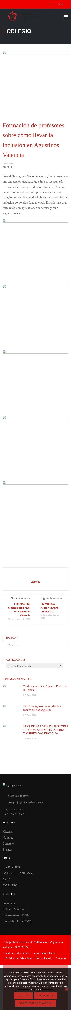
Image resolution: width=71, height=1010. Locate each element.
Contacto (8, 843)
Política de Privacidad (19, 958)
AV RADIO (10, 885)
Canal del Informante (16, 953)
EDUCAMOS (11, 867)
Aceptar (23, 995)
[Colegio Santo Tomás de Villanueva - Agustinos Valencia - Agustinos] (35, 16)
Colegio (7, 167)
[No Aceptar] (66, 989)
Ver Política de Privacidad (35, 1003)
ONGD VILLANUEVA (17, 873)
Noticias (8, 837)
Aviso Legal (43, 958)
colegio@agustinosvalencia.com (25, 802)
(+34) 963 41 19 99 (18, 795)
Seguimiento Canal (44, 953)
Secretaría (9, 903)
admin (35, 582)
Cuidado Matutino (14, 909)
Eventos (8, 849)
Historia (8, 831)
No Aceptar (46, 995)
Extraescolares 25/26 (16, 915)
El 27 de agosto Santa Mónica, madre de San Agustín (42, 708)
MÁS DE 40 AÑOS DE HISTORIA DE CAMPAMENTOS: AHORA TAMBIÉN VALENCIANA (45, 730)
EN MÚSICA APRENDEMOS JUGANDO (50, 607)
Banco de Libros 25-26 (17, 921)
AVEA (7, 879)
